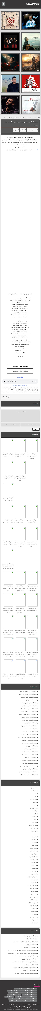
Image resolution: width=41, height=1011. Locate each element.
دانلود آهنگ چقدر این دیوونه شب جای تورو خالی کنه (25, 962)
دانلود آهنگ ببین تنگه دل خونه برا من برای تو (26, 973)
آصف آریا (35, 796)
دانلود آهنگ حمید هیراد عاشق (30, 731)
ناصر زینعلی (34, 920)
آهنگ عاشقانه (30, 988)
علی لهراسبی (34, 862)
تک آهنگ (22, 130)
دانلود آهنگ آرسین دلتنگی (30, 964)
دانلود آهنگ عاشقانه (29, 994)
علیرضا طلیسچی (33, 856)
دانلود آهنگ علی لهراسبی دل (30, 944)
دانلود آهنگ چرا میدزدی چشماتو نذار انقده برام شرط (24, 956)
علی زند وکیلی (33, 859)
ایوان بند (35, 802)
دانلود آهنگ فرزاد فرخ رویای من (29, 717)
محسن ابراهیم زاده (32, 877)
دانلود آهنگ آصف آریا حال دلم (30, 723)
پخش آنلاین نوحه (15, 1000)
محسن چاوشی (34, 879)
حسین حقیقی (34, 828)
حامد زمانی (34, 822)
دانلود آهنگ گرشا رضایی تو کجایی (29, 697)
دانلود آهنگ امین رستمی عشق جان (28, 774)
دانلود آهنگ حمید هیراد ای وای (29, 959)
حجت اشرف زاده (33, 825)
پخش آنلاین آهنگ (29, 998)
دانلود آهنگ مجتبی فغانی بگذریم (29, 947)
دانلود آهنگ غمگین (14, 994)
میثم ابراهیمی (33, 917)
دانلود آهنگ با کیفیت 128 (19, 366)
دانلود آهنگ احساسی (29, 990)
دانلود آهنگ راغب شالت (31, 729)
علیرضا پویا (34, 854)
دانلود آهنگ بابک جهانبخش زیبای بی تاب (27, 737)
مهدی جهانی (34, 908)
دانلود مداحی (31, 996)
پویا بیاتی (35, 819)
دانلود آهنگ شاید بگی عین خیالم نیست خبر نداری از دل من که (22, 950)
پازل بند (35, 813)
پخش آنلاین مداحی (15, 998)
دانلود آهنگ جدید (13, 990)
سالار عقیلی (34, 845)
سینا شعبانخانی (33, 851)
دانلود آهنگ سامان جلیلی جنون (30, 720)
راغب (35, 834)
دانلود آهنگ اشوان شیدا (31, 746)
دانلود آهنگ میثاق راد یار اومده (29, 740)
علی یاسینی (34, 865)
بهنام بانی (35, 811)
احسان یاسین (34, 788)
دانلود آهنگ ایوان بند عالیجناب (30, 760)
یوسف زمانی (34, 922)
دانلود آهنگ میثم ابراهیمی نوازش (29, 711)
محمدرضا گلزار (33, 888)
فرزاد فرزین (34, 871)
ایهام (36, 805)
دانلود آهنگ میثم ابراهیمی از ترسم (28, 691)
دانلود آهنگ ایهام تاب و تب (30, 749)
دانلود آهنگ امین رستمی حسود (29, 703)
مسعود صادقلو (33, 900)
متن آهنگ (9, 996)
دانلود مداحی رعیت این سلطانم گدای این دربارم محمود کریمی (22, 953)
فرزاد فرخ (34, 868)
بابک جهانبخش (33, 808)
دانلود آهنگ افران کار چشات (30, 970)
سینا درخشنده (33, 848)
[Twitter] (3, 397)
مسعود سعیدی (33, 897)
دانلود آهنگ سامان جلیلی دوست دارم (28, 772)
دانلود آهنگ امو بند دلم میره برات (29, 726)
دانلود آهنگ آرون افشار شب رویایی (28, 734)
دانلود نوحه (20, 996)
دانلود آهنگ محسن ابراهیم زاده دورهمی (27, 714)
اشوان (35, 793)
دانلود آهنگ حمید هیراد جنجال (30, 936)
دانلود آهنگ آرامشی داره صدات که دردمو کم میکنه (25, 941)
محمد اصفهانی (34, 882)
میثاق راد (35, 914)
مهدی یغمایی (34, 911)
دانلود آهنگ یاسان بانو (31, 939)
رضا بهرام (34, 836)
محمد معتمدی (34, 894)
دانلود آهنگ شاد (15, 992)
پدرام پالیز (34, 816)
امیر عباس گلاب (33, 799)
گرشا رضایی (34, 874)
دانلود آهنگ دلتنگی (29, 992)
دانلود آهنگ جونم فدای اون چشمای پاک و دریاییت (25, 967)
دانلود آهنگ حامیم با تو (31, 700)
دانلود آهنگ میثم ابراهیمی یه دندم (28, 766)
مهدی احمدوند (33, 905)
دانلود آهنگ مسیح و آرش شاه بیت (29, 708)
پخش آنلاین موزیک (29, 1000)
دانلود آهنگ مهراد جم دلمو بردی (29, 743)
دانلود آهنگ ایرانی (8, 1009)
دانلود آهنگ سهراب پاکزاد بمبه (30, 763)
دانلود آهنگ (30, 137)
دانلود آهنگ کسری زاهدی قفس (29, 706)
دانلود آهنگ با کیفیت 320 (19, 371)
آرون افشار (34, 790)
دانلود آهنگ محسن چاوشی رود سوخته (28, 694)
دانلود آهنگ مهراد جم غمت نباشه (29, 754)
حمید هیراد (34, 831)
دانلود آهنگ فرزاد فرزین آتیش (29, 751)
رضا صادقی (34, 839)
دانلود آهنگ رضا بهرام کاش (30, 757)
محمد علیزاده (34, 891)
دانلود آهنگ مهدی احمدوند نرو (30, 769)
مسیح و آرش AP (33, 902)
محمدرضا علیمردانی (32, 885)
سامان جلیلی (34, 842)
